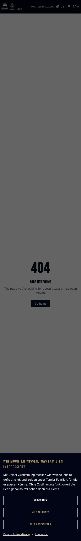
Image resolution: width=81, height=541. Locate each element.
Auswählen (40, 500)
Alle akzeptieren (40, 524)
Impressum (41, 534)
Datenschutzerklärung (16, 534)
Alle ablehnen (40, 512)
